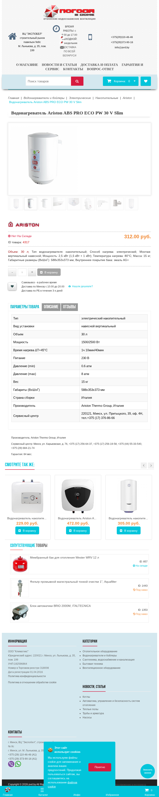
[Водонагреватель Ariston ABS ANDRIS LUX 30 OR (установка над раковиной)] (78, 496)
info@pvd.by (122, 47)
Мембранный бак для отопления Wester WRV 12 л (64, 557)
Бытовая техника (93, 663)
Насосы (87, 717)
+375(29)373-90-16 (122, 42)
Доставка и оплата (99, 64)
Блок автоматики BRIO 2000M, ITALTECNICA (60, 605)
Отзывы (69, 307)
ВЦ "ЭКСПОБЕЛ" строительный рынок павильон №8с (32, 38)
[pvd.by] (7, 789)
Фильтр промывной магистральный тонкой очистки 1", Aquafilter (73, 581)
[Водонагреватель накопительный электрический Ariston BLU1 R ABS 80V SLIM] (129, 496)
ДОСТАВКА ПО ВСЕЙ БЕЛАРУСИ (69, 51)
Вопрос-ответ (100, 69)
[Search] (77, 81)
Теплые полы (90, 709)
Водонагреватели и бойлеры (100, 655)
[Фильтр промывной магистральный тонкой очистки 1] (20, 588)
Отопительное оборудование (100, 651)
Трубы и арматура (93, 713)
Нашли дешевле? (82, 286)
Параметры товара (24, 307)
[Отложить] (12, 286)
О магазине (27, 64)
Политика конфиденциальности (27, 676)
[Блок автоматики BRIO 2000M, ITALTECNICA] (20, 612)
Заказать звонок (147, 771)
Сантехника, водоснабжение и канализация (109, 659)
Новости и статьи (59, 64)
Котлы (86, 696)
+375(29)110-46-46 (122, 37)
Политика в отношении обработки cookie (32, 682)
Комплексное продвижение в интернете (122, 784)
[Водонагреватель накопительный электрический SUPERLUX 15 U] (27, 496)
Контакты (73, 69)
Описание (51, 307)
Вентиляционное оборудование (101, 668)
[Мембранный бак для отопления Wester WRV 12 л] (20, 564)
